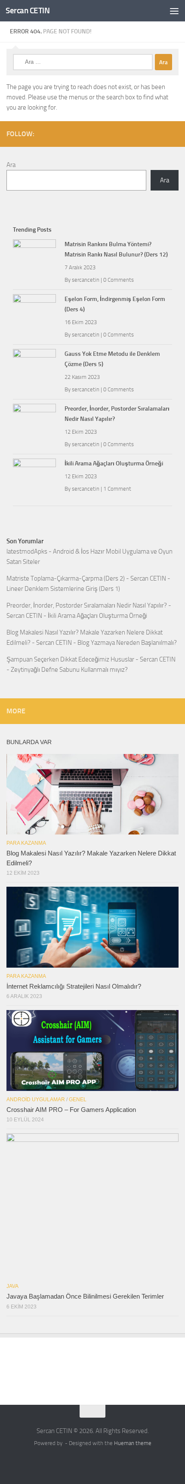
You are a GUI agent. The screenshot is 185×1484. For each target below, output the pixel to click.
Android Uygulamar (35, 1100)
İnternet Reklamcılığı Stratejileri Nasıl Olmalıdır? (73, 986)
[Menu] (174, 10)
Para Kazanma (26, 843)
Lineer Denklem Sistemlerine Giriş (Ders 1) (63, 589)
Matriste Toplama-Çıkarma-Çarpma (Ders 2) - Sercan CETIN (86, 578)
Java (12, 1286)
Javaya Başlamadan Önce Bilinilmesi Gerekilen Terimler (85, 1296)
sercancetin (85, 280)
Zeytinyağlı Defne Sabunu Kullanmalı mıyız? (69, 669)
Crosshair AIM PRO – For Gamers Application (71, 1109)
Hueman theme (132, 1443)
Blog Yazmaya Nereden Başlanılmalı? (127, 643)
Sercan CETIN (27, 10)
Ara (10, 165)
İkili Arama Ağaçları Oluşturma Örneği (114, 463)
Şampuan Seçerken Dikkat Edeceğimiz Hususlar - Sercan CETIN (91, 659)
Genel (77, 1100)
